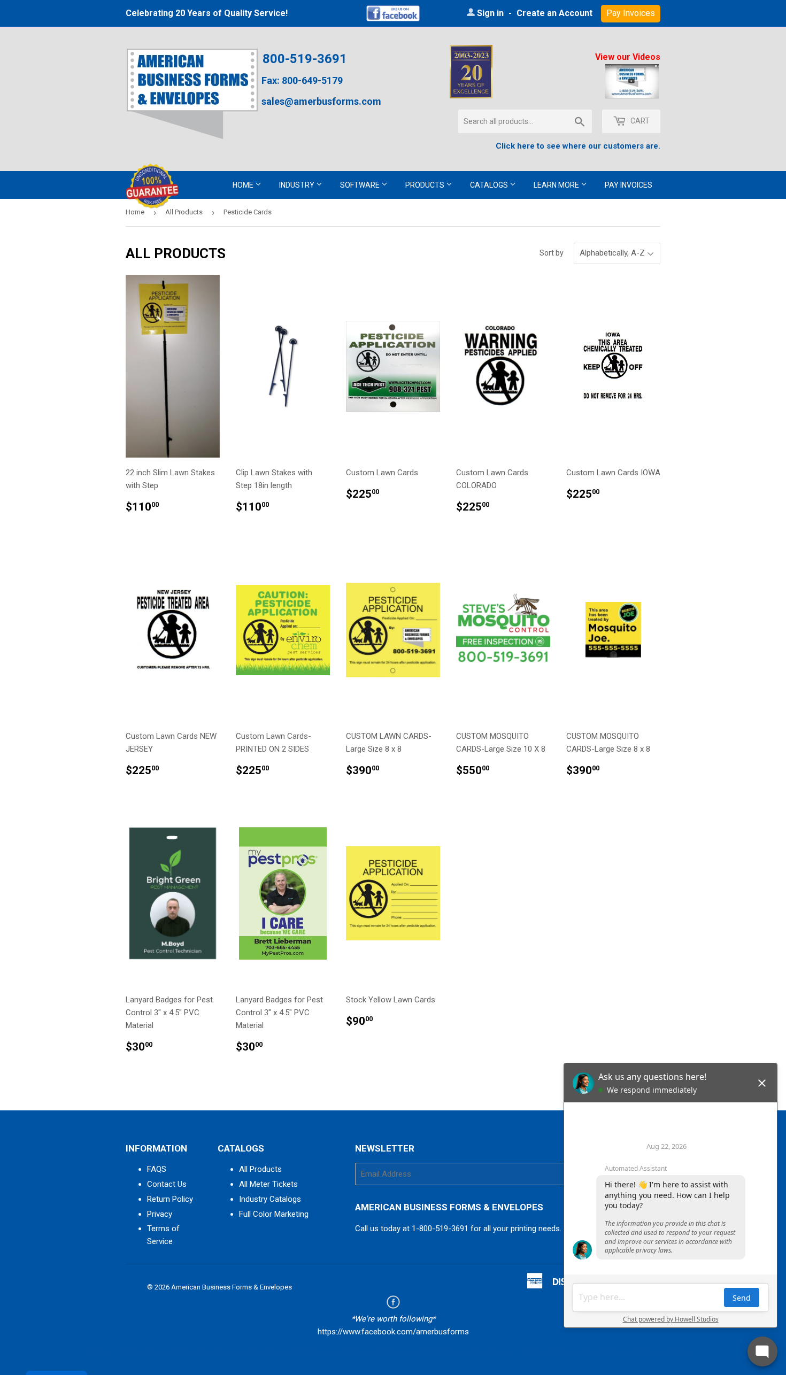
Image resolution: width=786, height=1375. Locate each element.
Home (244, 185)
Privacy (159, 1214)
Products (425, 185)
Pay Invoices (628, 185)
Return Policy (170, 1199)
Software (360, 185)
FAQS (156, 1169)
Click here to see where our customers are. (578, 146)
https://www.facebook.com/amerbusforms (393, 1332)
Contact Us (167, 1184)
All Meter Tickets (268, 1184)
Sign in (490, 13)
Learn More (557, 185)
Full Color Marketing (274, 1214)
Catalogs (490, 185)
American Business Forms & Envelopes (231, 1287)
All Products (184, 212)
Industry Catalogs (270, 1199)
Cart (639, 121)
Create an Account (554, 13)
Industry (297, 185)
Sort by (552, 253)
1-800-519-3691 (440, 1228)
